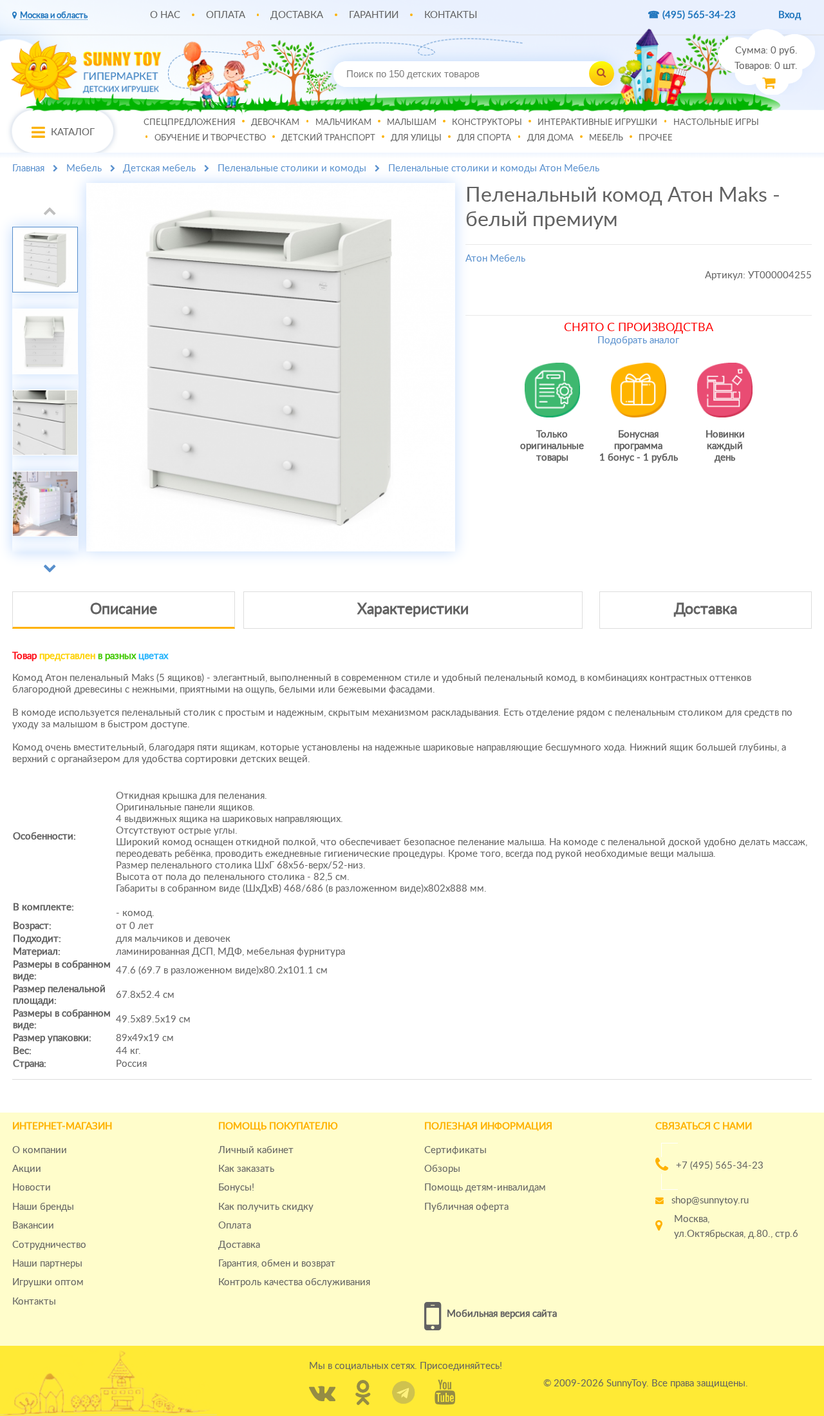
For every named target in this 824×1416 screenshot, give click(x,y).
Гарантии (373, 15)
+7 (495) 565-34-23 (719, 1166)
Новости (31, 1187)
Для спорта (484, 137)
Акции (26, 1169)
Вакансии (33, 1225)
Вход (789, 15)
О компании (39, 1150)
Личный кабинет (256, 1150)
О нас (165, 15)
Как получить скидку (266, 1207)
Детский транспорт (328, 137)
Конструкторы (487, 122)
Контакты (450, 15)
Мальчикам (343, 122)
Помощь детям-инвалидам (485, 1187)
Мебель (606, 137)
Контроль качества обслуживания (294, 1282)
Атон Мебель (495, 258)
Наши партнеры (47, 1263)
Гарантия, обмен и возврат (276, 1263)
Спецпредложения (190, 122)
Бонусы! (236, 1187)
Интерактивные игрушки (597, 122)
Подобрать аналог (638, 340)
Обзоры (442, 1169)
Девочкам (275, 122)
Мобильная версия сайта (502, 1314)
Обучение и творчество (210, 137)
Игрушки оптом (48, 1282)
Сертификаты (455, 1150)
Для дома (550, 137)
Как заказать (246, 1169)
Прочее (656, 137)
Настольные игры (716, 122)
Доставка (296, 15)
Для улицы (416, 137)
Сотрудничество (49, 1245)
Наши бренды (43, 1207)
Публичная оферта (466, 1207)
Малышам (411, 122)
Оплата (225, 15)
